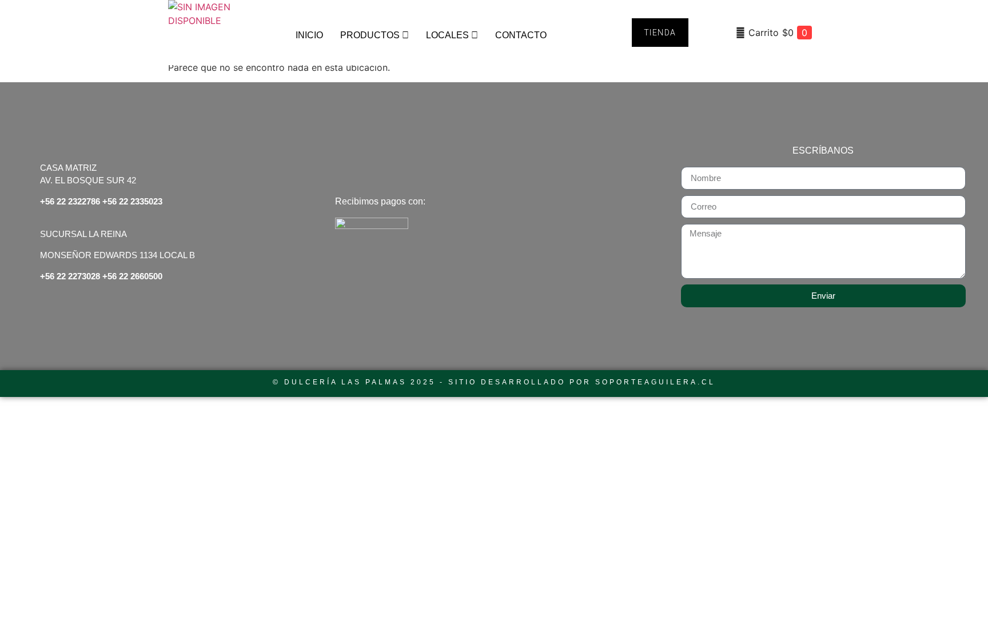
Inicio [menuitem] (309, 35)
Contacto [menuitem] (521, 35)
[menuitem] (374, 35)
